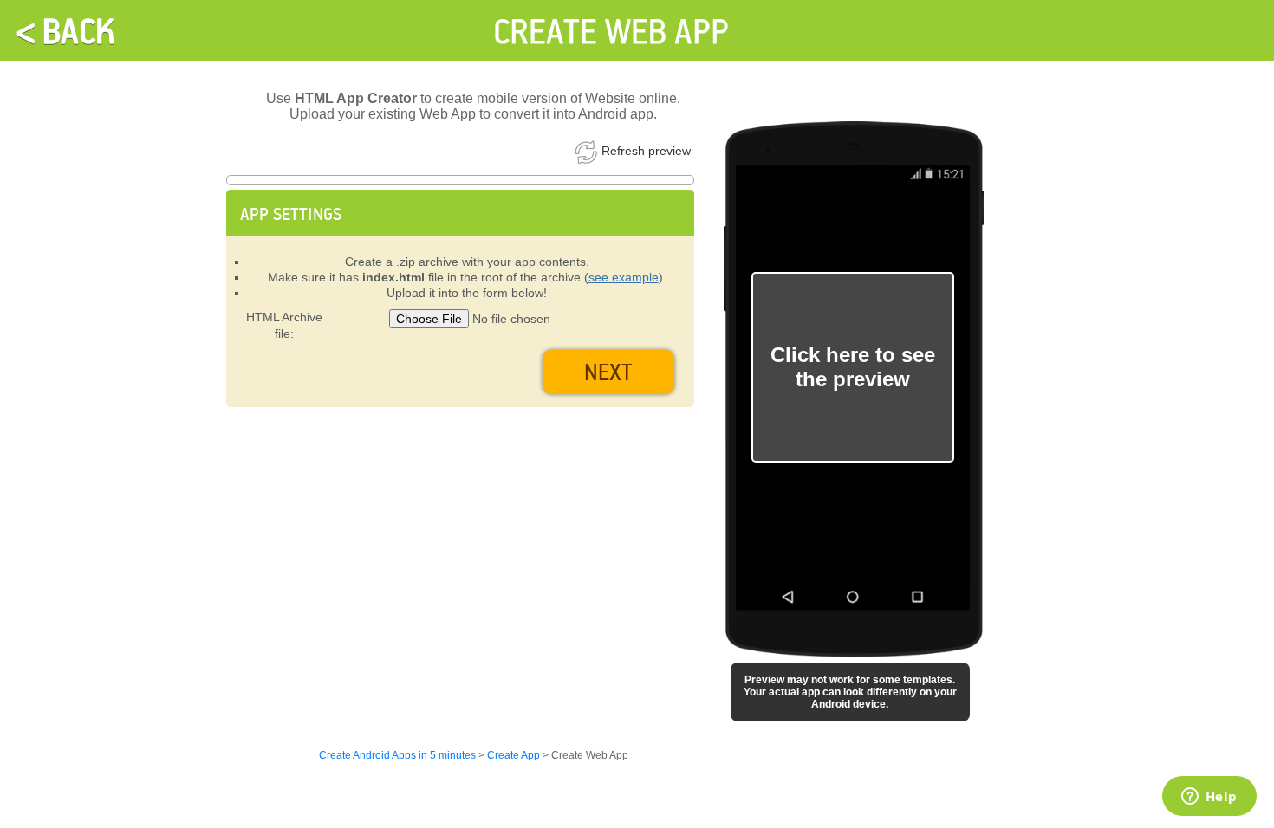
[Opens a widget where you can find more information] (1209, 797)
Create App (513, 755)
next (608, 371)
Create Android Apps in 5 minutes (397, 755)
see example (623, 277)
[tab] (460, 213)
